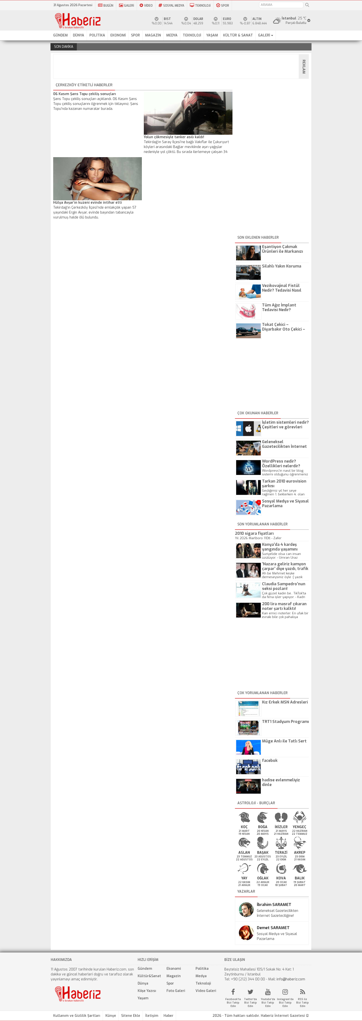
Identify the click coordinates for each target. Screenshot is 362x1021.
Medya (201, 976)
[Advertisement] (182, 66)
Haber (168, 1015)
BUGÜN (108, 6)
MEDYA (172, 35)
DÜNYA (78, 35)
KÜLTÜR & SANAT (238, 35)
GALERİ (129, 6)
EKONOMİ (118, 35)
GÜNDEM (60, 35)
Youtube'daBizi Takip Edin (268, 1003)
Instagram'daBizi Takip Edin (285, 1003)
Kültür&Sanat (149, 976)
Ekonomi (173, 968)
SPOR (225, 6)
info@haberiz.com (291, 979)
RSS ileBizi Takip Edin (302, 1003)
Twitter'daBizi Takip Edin (250, 1003)
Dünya (143, 983)
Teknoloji (203, 983)
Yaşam (143, 998)
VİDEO (148, 6)
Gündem (145, 968)
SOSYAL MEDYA (173, 6)
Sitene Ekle (130, 1015)
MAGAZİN (153, 35)
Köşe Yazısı (147, 990)
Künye (110, 1015)
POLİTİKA (97, 35)
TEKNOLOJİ (203, 6)
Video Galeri (206, 990)
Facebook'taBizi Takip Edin (233, 1003)
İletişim (151, 1015)
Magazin (173, 976)
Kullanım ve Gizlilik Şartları (76, 1015)
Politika (202, 968)
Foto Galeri (175, 990)
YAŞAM (212, 35)
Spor (170, 983)
